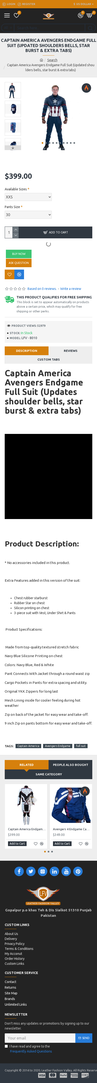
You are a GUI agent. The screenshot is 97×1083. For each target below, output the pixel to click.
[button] (42, 143)
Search (52, 60)
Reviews (70, 350)
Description (26, 350)
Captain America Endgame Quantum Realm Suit (27, 829)
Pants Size (12, 207)
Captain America (28, 745)
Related (27, 764)
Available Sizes (16, 189)
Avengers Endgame (57, 745)
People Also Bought (70, 764)
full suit (81, 745)
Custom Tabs (48, 359)
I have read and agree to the (30, 1048)
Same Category (49, 774)
